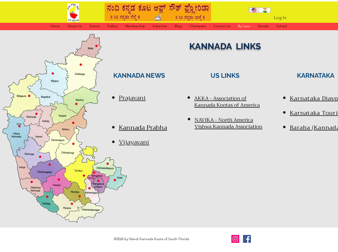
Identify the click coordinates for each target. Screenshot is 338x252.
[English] (254, 10)
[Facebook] (247, 239)
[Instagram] (235, 239)
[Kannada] (265, 10)
